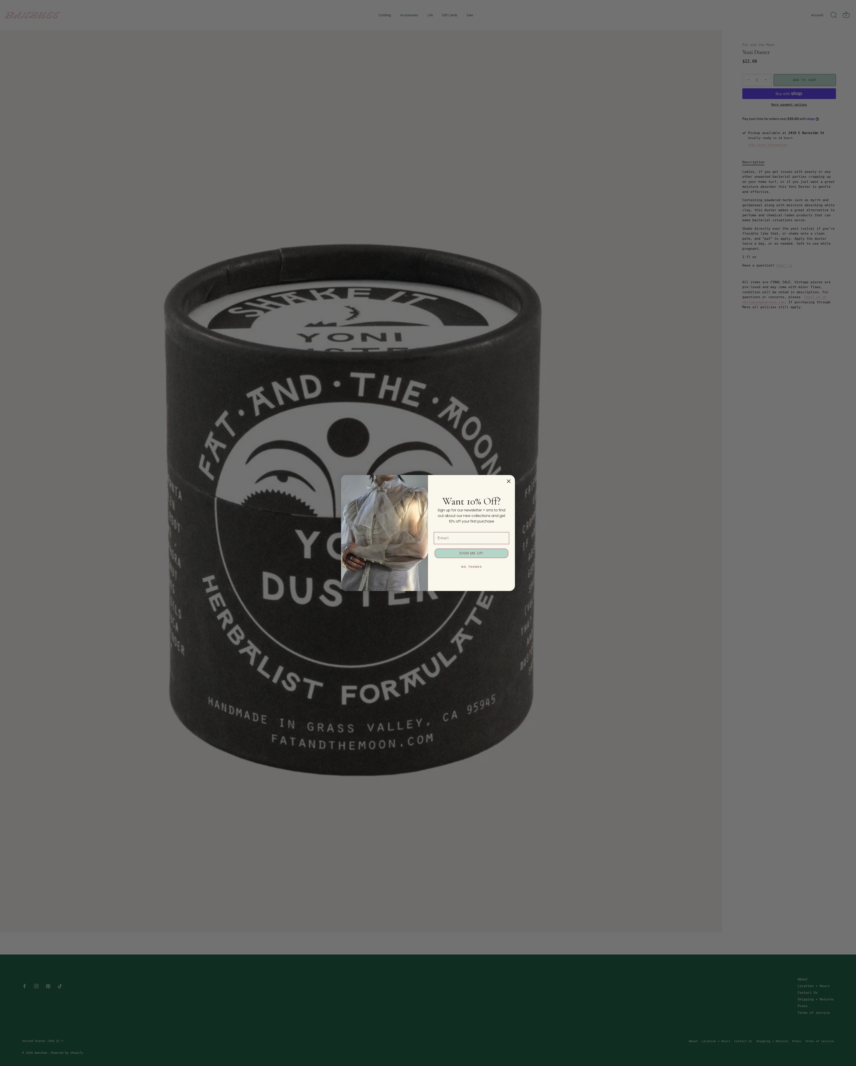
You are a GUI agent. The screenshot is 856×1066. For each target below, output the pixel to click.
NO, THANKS (471, 566)
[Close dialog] (509, 481)
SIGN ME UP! (471, 553)
